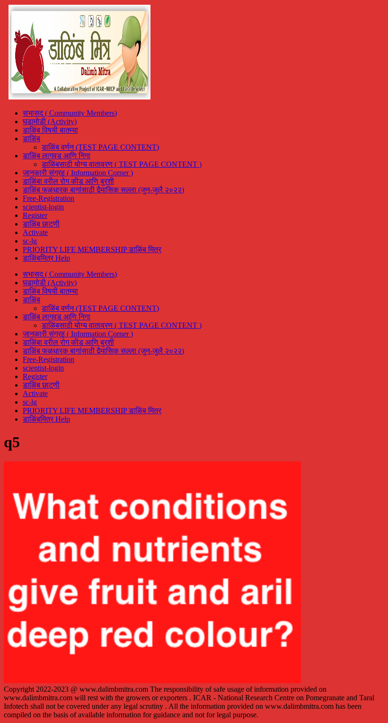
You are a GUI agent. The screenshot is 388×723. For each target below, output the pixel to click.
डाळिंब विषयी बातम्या (50, 130)
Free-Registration (48, 198)
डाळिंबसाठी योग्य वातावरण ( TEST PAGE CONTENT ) (122, 164)
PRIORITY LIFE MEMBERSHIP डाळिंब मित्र (92, 249)
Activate (35, 232)
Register (35, 215)
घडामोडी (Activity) (50, 121)
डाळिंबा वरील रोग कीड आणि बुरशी (68, 181)
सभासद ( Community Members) (70, 113)
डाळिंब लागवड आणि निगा (56, 156)
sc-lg (30, 241)
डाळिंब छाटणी (41, 224)
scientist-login (43, 207)
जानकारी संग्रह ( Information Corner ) (78, 173)
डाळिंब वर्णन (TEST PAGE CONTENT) (100, 147)
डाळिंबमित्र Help (46, 258)
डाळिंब (31, 139)
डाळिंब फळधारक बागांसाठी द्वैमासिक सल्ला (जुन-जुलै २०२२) (103, 190)
